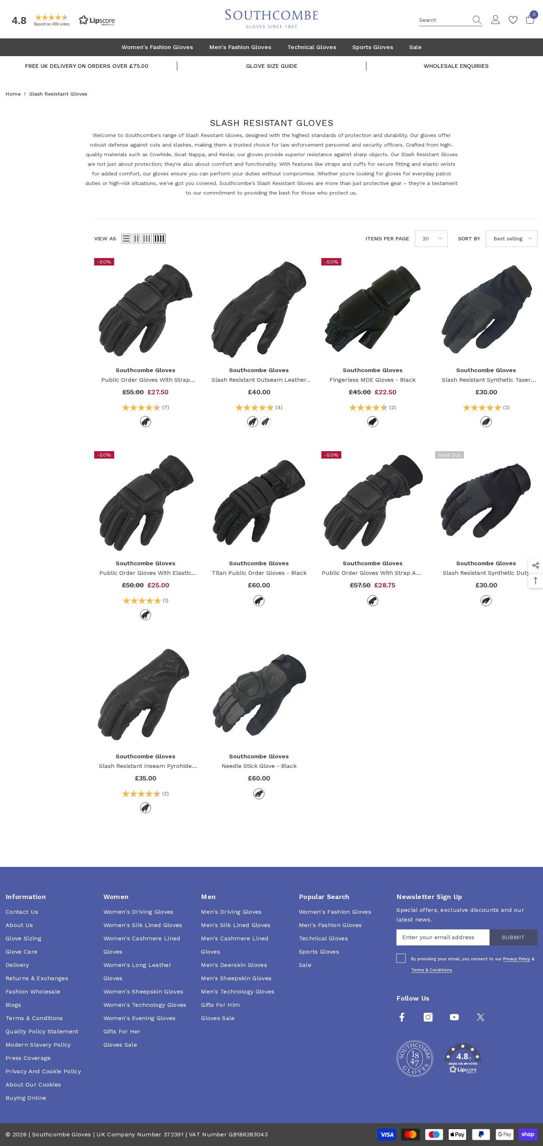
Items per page (387, 238)
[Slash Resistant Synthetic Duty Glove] (486, 502)
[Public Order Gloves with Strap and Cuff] (372, 502)
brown (265, 421)
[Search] (450, 20)
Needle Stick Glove (259, 765)
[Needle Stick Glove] (259, 695)
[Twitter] (480, 1017)
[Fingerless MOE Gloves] (372, 309)
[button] (61, 20)
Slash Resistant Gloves (58, 94)
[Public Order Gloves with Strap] (145, 309)
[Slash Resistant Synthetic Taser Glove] (486, 309)
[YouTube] (454, 1017)
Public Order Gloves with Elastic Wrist (145, 573)
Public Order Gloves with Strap (145, 380)
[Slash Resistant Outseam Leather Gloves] (259, 309)
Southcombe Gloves (145, 370)
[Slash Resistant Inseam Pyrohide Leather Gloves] (145, 695)
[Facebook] (402, 1017)
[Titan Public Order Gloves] (259, 502)
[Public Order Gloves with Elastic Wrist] (145, 502)
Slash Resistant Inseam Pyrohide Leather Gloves (145, 766)
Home (13, 94)
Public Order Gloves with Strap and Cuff (372, 573)
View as (105, 238)
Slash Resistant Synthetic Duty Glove (486, 573)
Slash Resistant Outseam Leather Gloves (259, 380)
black (145, 421)
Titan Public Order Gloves (259, 572)
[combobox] (443, 20)
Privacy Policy (516, 959)
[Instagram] (428, 1017)
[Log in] (495, 20)
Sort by (469, 238)
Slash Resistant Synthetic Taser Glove (486, 380)
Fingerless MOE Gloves (372, 379)
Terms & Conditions (431, 970)
